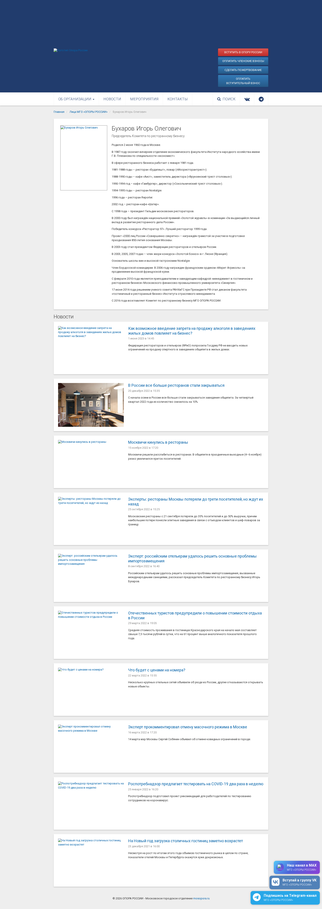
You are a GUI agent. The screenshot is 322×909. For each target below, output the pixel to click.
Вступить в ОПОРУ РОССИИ (243, 52)
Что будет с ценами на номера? (156, 670)
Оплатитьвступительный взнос (243, 81)
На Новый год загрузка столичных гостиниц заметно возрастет (185, 840)
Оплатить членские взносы (243, 61)
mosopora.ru (201, 898)
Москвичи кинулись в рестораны (158, 442)
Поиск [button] (229, 99)
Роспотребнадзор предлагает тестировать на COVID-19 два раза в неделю (195, 784)
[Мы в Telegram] (261, 99)
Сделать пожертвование (243, 70)
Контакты (177, 99)
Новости (112, 99)
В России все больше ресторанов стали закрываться (176, 385)
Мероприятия (144, 99)
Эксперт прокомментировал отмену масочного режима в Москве (187, 727)
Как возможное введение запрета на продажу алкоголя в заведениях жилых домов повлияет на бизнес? (191, 330)
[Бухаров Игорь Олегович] (83, 158)
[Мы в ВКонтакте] (247, 99)
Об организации (75, 99)
